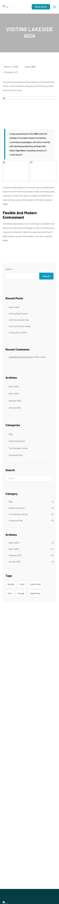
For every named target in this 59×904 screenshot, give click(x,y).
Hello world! (14, 307)
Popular (21, 593)
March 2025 (14, 386)
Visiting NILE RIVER (18, 332)
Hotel (22, 584)
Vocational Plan (16, 455)
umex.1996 (30, 66)
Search (8, 269)
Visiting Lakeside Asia (19, 319)
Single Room (35, 593)
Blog (11, 434)
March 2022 (14, 393)
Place (10, 593)
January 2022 (15, 407)
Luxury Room (35, 584)
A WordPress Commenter (20, 357)
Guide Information (17, 441)
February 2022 (15, 400)
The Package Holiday (18, 448)
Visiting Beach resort (18, 313)
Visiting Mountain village (20, 326)
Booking (11, 584)
